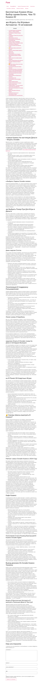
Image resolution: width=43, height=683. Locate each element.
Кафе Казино (11, 52)
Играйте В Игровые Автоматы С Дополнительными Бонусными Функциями (15, 73)
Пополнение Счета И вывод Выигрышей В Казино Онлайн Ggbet (15, 55)
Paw (8, 2)
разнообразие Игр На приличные (16, 95)
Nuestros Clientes (20, 8)
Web (6, 671)
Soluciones (32, 6)
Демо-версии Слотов (13, 37)
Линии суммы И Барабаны (14, 41)
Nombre (8, 662)
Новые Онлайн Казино (13, 81)
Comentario (8, 649)
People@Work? (13, 6)
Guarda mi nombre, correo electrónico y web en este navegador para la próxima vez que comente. (20, 677)
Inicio (8, 6)
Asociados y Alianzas (11, 8)
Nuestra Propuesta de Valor (23, 6)
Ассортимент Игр (12, 77)
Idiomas (26, 8)
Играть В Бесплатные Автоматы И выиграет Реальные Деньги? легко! (16, 61)
